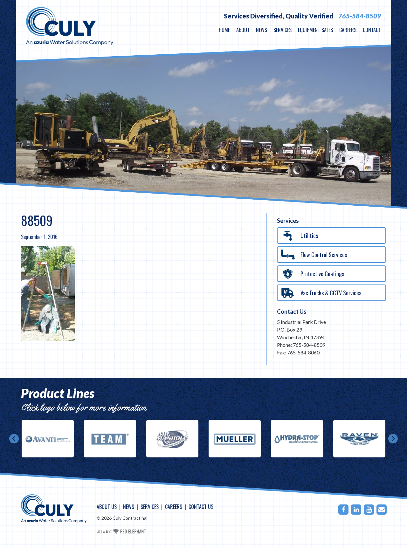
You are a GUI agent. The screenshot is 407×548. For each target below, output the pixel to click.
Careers (347, 30)
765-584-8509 (359, 16)
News (261, 30)
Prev (14, 439)
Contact (372, 30)
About (243, 30)
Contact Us (292, 311)
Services (282, 30)
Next (393, 439)
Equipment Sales (315, 30)
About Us (107, 506)
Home (224, 30)
